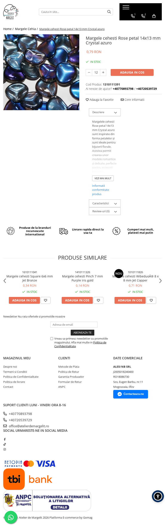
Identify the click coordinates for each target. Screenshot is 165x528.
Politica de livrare (14, 382)
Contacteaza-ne (134, 394)
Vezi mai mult (103, 178)
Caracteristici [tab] (100, 203)
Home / (8, 29)
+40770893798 (20, 414)
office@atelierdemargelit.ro (28, 426)
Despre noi (10, 367)
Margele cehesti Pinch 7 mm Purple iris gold (82, 278)
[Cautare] (109, 11)
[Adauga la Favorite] (45, 300)
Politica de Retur (68, 372)
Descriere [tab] (98, 112)
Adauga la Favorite (101, 100)
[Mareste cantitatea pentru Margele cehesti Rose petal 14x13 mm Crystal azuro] (103, 72)
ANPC (62, 387)
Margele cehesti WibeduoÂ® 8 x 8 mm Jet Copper (135, 278)
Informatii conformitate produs (100, 190)
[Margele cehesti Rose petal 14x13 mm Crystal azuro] (41, 72)
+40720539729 (20, 420)
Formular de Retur (70, 382)
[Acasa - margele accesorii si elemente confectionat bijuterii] (17, 11)
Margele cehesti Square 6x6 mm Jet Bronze (29, 278)
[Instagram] (4, 449)
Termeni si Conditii (15, 372)
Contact (8, 387)
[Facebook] (4, 439)
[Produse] (126, 8)
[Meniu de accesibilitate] (158, 496)
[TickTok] (4, 444)
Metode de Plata (68, 367)
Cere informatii (134, 100)
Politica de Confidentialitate (20, 377)
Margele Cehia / (27, 29)
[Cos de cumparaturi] (154, 16)
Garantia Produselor (71, 377)
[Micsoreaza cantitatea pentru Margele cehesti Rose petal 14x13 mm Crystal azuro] (89, 72)
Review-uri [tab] (101, 211)
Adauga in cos (132, 72)
